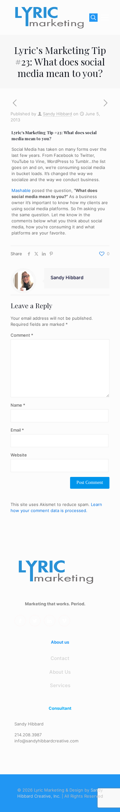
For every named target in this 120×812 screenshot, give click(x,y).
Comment (22, 335)
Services (60, 685)
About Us (60, 672)
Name (18, 405)
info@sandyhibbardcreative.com (46, 740)
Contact (60, 658)
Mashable (21, 190)
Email (17, 430)
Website (19, 454)
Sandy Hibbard (57, 113)
